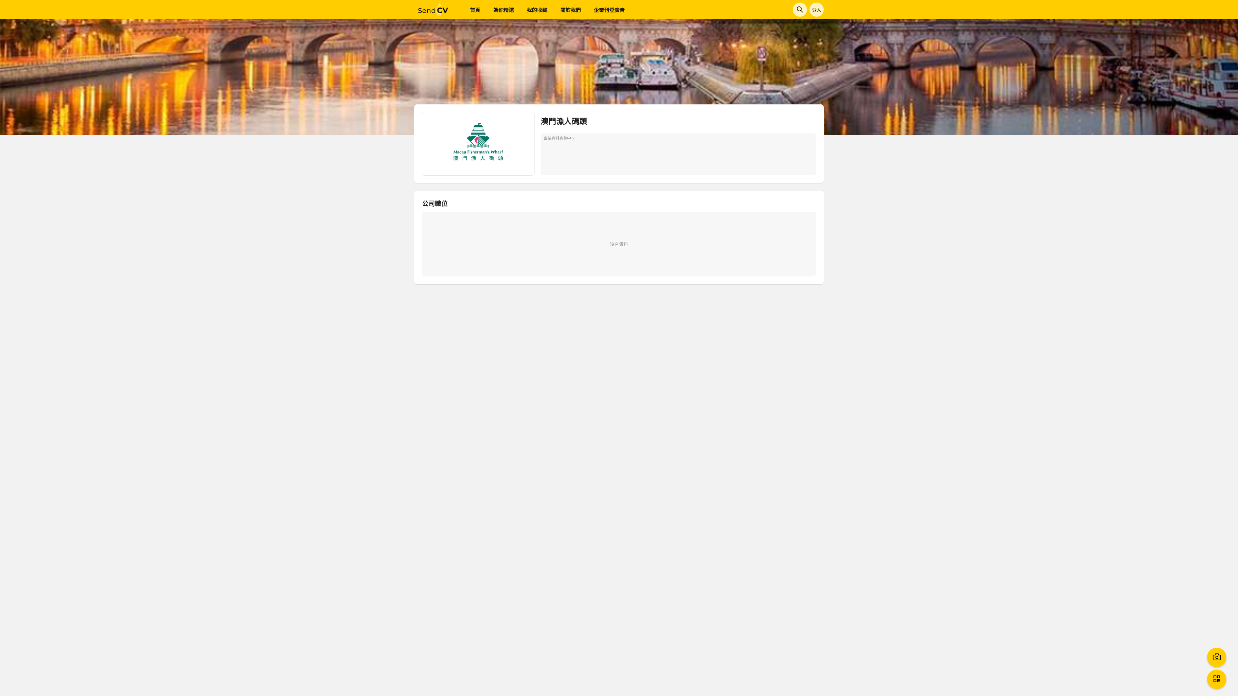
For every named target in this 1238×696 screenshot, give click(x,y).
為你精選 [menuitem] (503, 10)
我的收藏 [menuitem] (537, 10)
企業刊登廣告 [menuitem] (609, 10)
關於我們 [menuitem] (570, 10)
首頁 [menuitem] (475, 10)
